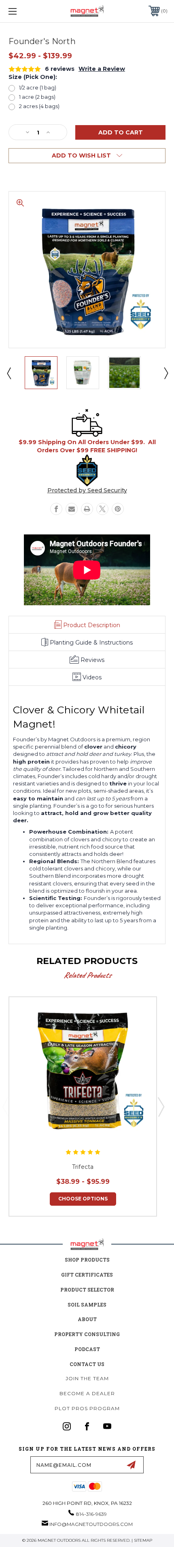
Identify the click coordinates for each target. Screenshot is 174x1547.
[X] (102, 509)
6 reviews (59, 68)
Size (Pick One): (32, 77)
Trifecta (83, 1166)
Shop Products (87, 1259)
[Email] (72, 509)
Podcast (87, 1349)
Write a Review (102, 68)
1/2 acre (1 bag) (37, 87)
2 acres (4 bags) (39, 106)
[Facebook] (56, 509)
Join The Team (87, 1378)
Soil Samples (87, 1304)
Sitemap (143, 1540)
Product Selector (87, 1289)
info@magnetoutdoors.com (91, 1524)
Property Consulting (87, 1334)
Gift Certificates (87, 1274)
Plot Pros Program (87, 1408)
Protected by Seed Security (87, 490)
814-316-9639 (91, 1514)
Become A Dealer (87, 1393)
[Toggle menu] (24, 11)
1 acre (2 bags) (37, 97)
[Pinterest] (118, 509)
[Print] (87, 509)
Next (165, 373)
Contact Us (87, 1364)
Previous (8, 373)
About (87, 1319)
